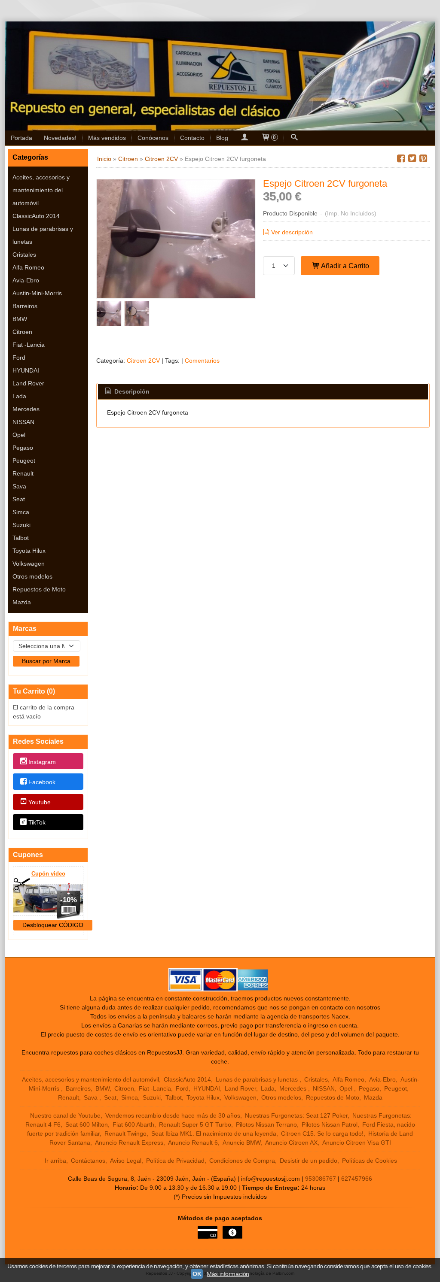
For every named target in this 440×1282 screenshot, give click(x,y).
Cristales (24, 254)
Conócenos (153, 137)
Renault (23, 473)
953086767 (320, 1178)
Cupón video (48, 873)
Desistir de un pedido (308, 1160)
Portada (21, 137)
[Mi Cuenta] (244, 137)
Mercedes (26, 409)
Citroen (22, 331)
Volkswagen (28, 563)
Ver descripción (292, 232)
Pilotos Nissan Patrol (330, 1124)
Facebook (41, 782)
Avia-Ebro (25, 280)
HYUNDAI (25, 370)
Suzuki (21, 524)
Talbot (20, 537)
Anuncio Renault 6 (193, 1142)
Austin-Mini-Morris (37, 293)
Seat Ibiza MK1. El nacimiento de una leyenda (213, 1133)
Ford (18, 357)
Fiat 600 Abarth (133, 1124)
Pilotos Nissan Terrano (266, 1124)
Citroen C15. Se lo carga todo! (322, 1133)
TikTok (37, 822)
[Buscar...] (294, 137)
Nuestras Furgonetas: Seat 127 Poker (296, 1115)
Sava (19, 486)
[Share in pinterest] (423, 158)
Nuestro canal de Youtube (65, 1115)
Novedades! (60, 137)
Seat (18, 499)
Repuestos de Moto (39, 589)
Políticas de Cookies (369, 1160)
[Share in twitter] (412, 158)
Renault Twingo (125, 1133)
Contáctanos (88, 1160)
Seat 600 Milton (86, 1124)
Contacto (192, 137)
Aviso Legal (125, 1160)
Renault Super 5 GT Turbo (195, 1124)
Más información (228, 1273)
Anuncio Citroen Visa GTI (356, 1142)
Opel (18, 434)
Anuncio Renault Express (129, 1142)
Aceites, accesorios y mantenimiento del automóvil (41, 190)
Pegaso (22, 447)
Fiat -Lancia (28, 344)
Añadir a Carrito (344, 266)
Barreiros (24, 306)
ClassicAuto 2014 (36, 215)
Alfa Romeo (28, 267)
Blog (222, 137)
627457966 (356, 1178)
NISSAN (23, 421)
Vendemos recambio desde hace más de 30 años (172, 1115)
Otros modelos (32, 576)
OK (196, 1273)
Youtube (39, 802)
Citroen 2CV (143, 360)
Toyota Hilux (29, 550)
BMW (19, 318)
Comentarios (202, 360)
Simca (20, 512)
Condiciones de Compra (242, 1160)
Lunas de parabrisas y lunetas (42, 235)
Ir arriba (55, 1160)
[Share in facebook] (400, 158)
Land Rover (28, 383)
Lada (19, 396)
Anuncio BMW (241, 1142)
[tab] (126, 392)
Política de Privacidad (175, 1160)
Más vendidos (107, 137)
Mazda (21, 602)
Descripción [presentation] (131, 391)
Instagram (42, 761)
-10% (68, 900)
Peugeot (23, 460)
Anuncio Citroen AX (291, 1142)
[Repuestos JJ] (220, 75)
